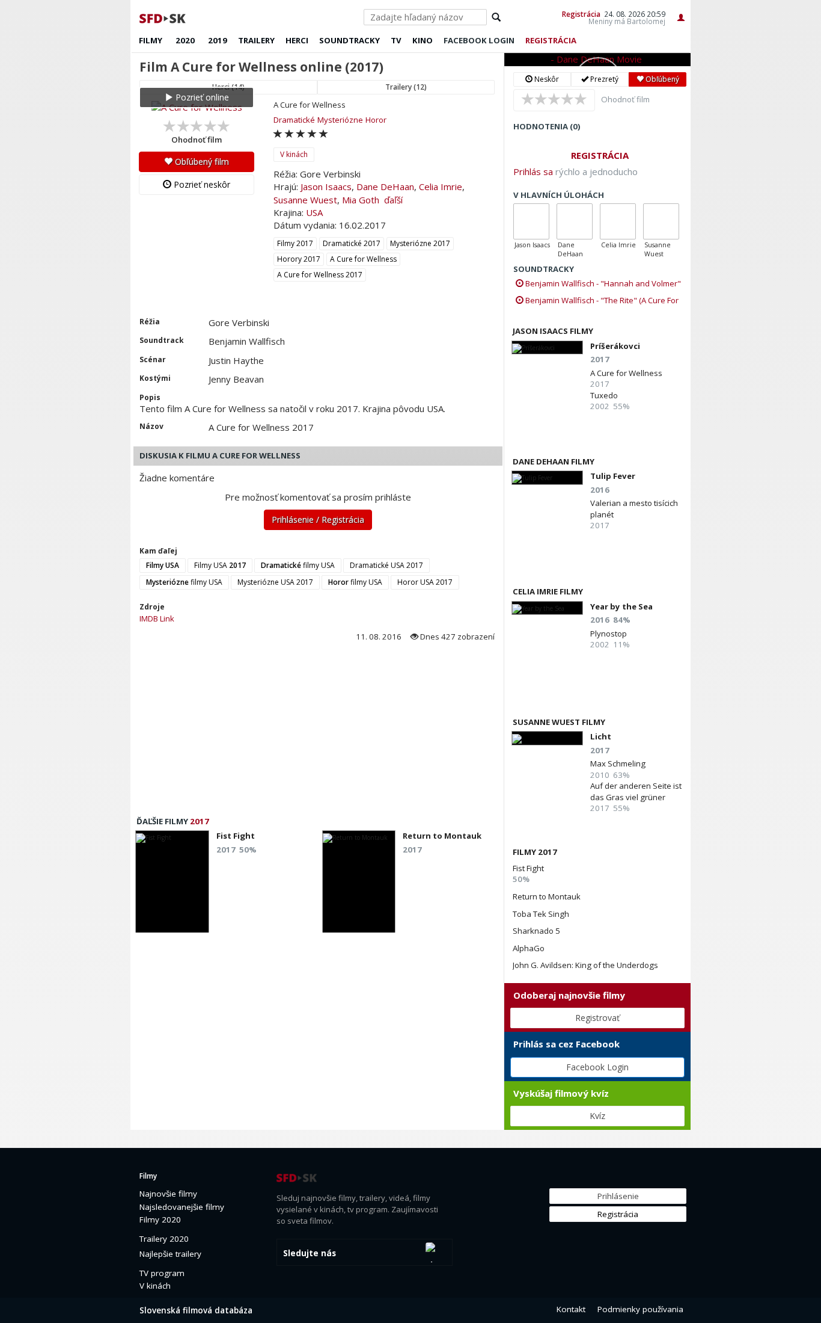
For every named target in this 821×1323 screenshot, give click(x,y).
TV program (162, 1273)
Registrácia (581, 14)
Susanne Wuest (305, 200)
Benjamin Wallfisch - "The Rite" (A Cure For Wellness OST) (597, 300)
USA (314, 212)
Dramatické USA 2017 (386, 565)
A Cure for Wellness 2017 (319, 275)
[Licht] (547, 738)
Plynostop (608, 633)
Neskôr (546, 79)
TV (396, 40)
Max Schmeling (618, 763)
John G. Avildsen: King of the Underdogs (585, 965)
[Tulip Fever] (547, 477)
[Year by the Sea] (547, 608)
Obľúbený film (200, 161)
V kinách (294, 154)
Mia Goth (360, 200)
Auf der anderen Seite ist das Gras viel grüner (636, 791)
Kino (422, 40)
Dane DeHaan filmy (553, 461)
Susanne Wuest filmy (559, 722)
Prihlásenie (618, 1196)
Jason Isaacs (326, 186)
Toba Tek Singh (541, 913)
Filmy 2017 (295, 243)
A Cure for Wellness (363, 259)
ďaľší (393, 200)
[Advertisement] (317, 733)
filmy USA (298, 565)
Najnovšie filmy (168, 1193)
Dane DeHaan (385, 186)
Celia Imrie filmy (548, 591)
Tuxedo (604, 395)
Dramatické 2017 (351, 243)
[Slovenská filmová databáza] (163, 16)
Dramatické (294, 119)
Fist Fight (528, 868)
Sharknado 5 (536, 930)
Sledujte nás (309, 1253)
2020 (185, 40)
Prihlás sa (533, 171)
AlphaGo (529, 948)
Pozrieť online (201, 97)
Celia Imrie (440, 186)
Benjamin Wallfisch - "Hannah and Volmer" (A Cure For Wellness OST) (598, 283)
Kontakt (571, 1309)
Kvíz (597, 1115)
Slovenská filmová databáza (195, 1310)
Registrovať (597, 1017)
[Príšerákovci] (547, 347)
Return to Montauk (547, 896)
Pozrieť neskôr (200, 184)
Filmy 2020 (160, 1219)
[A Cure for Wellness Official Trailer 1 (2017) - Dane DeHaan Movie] (597, 59)
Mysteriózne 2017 (420, 243)
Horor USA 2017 (425, 582)
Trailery (256, 40)
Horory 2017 (298, 259)
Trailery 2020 (164, 1238)
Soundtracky (349, 40)
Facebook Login (597, 1067)
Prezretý (603, 79)
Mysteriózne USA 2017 (275, 582)
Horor (375, 119)
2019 (217, 40)
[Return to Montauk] (359, 885)
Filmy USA (220, 565)
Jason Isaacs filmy (553, 330)
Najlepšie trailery (170, 1253)
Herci (296, 40)
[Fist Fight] (172, 885)
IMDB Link (156, 618)
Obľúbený (661, 79)
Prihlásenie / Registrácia (318, 519)
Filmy (150, 40)
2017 (199, 821)
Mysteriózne (340, 119)
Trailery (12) (406, 87)
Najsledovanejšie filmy (181, 1206)
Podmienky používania (640, 1309)
